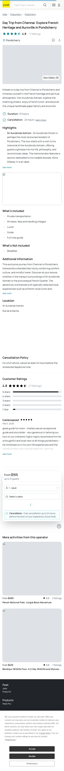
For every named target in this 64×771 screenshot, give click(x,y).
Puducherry (16, 14)
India (4, 14)
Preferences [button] (10, 740)
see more (7, 167)
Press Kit (6, 691)
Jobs (4, 688)
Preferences (32, 764)
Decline (32, 756)
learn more (41, 119)
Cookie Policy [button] (45, 733)
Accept (32, 749)
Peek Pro (6, 703)
